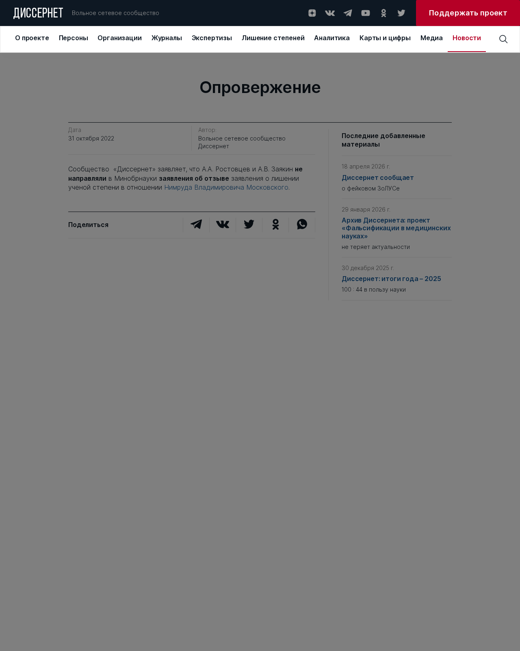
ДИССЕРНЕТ (38, 14)
